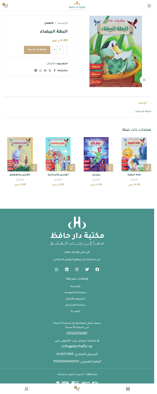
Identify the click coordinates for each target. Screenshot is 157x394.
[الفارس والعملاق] (20, 154)
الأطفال (49, 23)
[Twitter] (87, 269)
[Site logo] (77, 6)
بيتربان (96, 175)
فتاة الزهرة (134, 175)
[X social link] (49, 71)
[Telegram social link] (35, 71)
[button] (147, 167)
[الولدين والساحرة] (58, 154)
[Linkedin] (67, 269)
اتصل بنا (75, 311)
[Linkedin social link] (45, 71)
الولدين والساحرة (58, 175)
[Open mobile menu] (149, 6)
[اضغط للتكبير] (144, 80)
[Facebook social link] (54, 71)
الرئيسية (63, 23)
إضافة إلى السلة (37, 50)
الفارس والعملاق (20, 175)
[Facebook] (97, 269)
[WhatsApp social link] (40, 71)
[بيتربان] (96, 154)
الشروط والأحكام (75, 299)
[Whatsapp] (57, 269)
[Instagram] (77, 269)
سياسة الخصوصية (75, 292)
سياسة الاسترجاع (75, 305)
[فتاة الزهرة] (134, 154)
